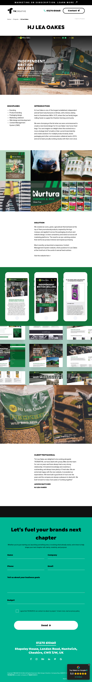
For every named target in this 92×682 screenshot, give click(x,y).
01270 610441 (53, 11)
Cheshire (35, 652)
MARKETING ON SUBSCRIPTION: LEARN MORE (45, 2)
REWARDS (32, 675)
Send (44, 625)
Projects (15, 19)
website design (39, 235)
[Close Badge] (89, 665)
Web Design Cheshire (44, 673)
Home (9, 19)
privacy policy (75, 611)
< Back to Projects (79, 18)
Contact (72, 11)
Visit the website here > (42, 256)
